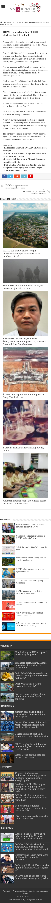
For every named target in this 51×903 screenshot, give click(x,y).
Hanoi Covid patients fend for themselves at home (30, 755)
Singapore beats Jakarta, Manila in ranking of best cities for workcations (30, 665)
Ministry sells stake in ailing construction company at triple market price (30, 714)
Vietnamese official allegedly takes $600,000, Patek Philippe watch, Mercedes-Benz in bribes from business (25, 341)
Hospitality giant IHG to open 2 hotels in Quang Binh (31, 653)
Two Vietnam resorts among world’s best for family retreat (31, 559)
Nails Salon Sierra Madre (15, 170)
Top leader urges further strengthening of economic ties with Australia (30, 808)
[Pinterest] (25, 896)
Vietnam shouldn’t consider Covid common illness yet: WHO (30, 525)
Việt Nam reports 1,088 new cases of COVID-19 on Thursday (31, 624)
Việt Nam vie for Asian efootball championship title (29, 614)
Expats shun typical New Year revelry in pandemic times (16, 186)
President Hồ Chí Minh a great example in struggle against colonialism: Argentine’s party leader (30, 788)
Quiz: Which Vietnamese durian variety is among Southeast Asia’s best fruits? (31, 675)
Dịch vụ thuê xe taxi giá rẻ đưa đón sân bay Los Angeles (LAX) (31, 876)
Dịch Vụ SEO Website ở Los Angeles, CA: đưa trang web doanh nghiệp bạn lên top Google (32, 846)
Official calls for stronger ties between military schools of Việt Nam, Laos (31, 797)
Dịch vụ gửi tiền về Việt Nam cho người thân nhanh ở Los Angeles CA (32, 867)
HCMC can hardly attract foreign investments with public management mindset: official (21, 253)
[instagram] (33, 896)
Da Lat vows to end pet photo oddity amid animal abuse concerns (30, 696)
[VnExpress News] (25, 7)
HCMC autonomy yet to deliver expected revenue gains (29, 592)
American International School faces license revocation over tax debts (24, 502)
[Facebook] (20, 896)
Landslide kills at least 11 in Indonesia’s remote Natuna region (32, 734)
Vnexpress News (20, 891)
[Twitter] (23, 896)
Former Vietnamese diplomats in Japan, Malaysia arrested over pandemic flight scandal (31, 724)
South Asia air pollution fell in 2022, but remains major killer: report (23, 287)
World (11, 22)
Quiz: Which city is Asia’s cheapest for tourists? (28, 684)
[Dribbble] (28, 896)
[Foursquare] (30, 896)
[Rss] (18, 896)
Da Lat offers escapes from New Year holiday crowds (34, 192)
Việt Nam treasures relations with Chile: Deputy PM (31, 817)
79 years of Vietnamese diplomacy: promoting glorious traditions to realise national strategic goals (30, 777)
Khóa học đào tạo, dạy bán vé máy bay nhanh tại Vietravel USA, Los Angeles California (30, 836)
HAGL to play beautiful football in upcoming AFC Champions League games (31, 746)
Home (5, 22)
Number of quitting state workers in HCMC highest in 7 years (30, 537)
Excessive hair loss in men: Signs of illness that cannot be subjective (31, 857)
